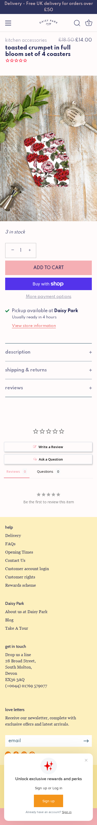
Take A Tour (16, 628)
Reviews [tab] (13, 471)
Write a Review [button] (51, 446)
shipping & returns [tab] (26, 370)
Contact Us (15, 560)
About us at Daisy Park (26, 611)
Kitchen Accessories (26, 40)
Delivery (13, 535)
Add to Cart (48, 268)
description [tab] (18, 352)
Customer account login (27, 568)
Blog (9, 620)
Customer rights (20, 577)
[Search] (77, 24)
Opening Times (19, 552)
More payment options (48, 297)
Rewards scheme (20, 585)
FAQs (10, 543)
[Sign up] (86, 741)
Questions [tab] (45, 471)
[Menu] (8, 23)
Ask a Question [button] (51, 459)
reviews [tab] (14, 388)
